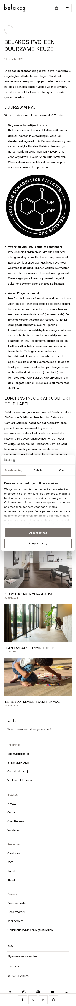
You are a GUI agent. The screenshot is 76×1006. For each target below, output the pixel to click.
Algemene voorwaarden (22, 956)
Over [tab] (62, 470)
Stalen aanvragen (18, 762)
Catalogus (13, 853)
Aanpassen (36, 543)
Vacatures (13, 830)
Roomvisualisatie (18, 754)
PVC (10, 862)
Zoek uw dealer (17, 903)
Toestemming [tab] (13, 470)
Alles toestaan (38, 532)
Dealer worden (16, 912)
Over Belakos (15, 821)
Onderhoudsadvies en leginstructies (30, 930)
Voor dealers (15, 921)
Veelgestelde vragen (20, 780)
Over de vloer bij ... (19, 771)
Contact (12, 812)
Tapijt (11, 871)
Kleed (11, 880)
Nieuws (11, 803)
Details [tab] (38, 470)
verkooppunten (38, 167)
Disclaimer (14, 966)
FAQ (10, 946)
